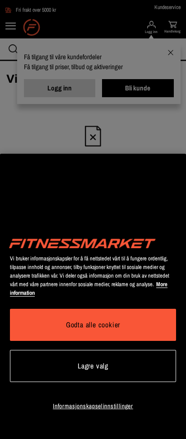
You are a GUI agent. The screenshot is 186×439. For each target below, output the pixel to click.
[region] (93, 296)
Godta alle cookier (93, 325)
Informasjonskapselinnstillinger (93, 406)
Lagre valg (93, 366)
